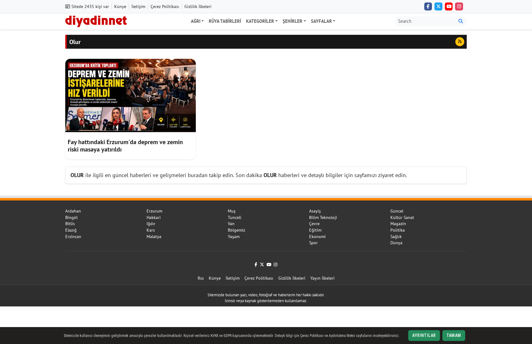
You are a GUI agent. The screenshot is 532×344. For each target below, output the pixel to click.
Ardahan (73, 211)
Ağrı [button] (195, 21)
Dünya (396, 242)
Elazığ (71, 230)
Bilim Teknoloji (323, 217)
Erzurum (154, 211)
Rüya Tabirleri (225, 21)
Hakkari (154, 217)
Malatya (154, 236)
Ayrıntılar (424, 335)
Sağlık (396, 236)
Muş (232, 211)
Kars (151, 230)
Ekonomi (317, 236)
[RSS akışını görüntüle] (459, 41)
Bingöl (71, 217)
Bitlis (70, 223)
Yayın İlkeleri (322, 278)
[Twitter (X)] (438, 6)
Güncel (396, 211)
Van (231, 223)
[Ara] (461, 21)
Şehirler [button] (292, 21)
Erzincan (73, 236)
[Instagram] (459, 6)
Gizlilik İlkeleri (198, 6)
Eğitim (315, 230)
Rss (201, 278)
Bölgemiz (236, 230)
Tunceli (234, 217)
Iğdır (151, 223)
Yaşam (234, 236)
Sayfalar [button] (321, 21)
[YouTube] (449, 6)
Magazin (398, 223)
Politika (397, 230)
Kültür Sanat (402, 217)
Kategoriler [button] (260, 21)
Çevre (314, 223)
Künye (120, 6)
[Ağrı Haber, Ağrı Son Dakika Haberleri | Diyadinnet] (96, 20)
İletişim (138, 6)
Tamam (453, 335)
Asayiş (315, 211)
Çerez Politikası (165, 6)
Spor (313, 242)
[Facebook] (428, 6)
